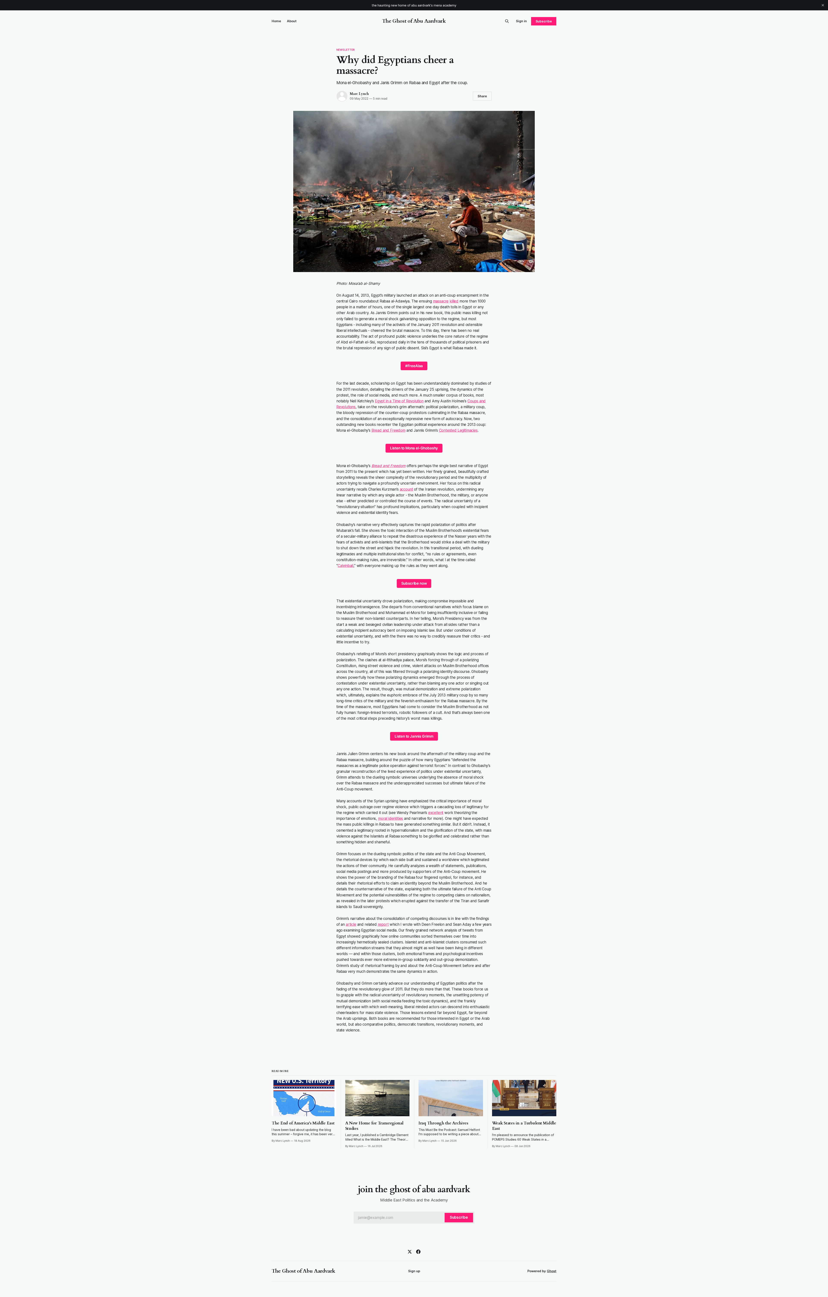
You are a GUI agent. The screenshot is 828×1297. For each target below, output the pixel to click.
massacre (441, 301)
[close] (822, 5)
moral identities (390, 818)
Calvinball (345, 566)
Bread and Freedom (388, 430)
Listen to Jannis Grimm (414, 736)
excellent (435, 813)
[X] (410, 1252)
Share (482, 96)
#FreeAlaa (414, 366)
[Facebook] (418, 1252)
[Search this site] (506, 21)
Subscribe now (414, 583)
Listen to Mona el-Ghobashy (414, 448)
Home (276, 21)
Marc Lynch (359, 93)
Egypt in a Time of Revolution (399, 401)
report (383, 924)
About (291, 21)
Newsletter (345, 49)
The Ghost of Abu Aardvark (414, 21)
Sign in (521, 21)
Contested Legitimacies (458, 430)
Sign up (414, 1271)
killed (454, 301)
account (406, 489)
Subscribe (544, 21)
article (351, 924)
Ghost (551, 1271)
